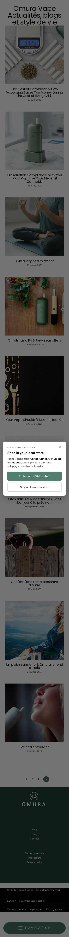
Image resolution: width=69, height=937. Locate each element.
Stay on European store (34, 487)
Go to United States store (34, 476)
